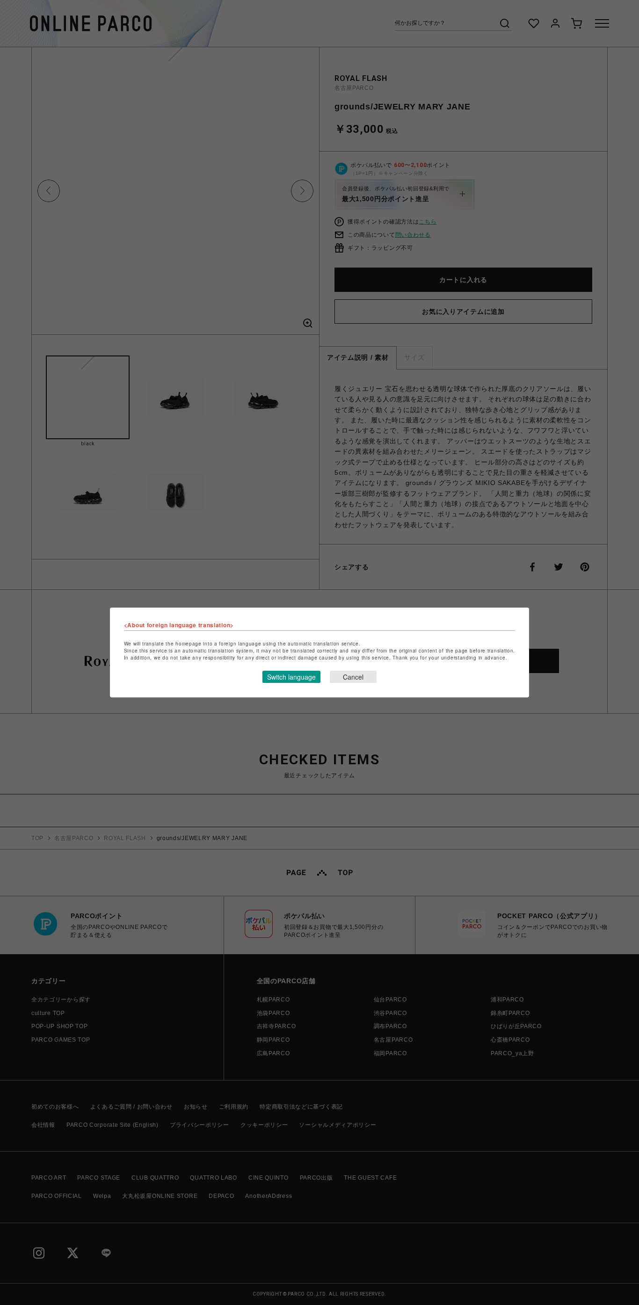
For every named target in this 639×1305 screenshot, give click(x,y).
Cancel (353, 677)
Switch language (291, 677)
